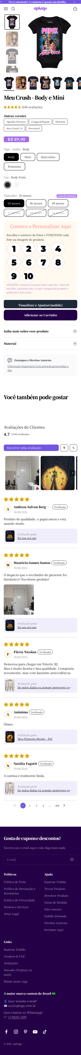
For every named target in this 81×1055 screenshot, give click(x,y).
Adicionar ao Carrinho (40, 315)
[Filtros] (64, 447)
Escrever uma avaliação (24, 447)
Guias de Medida (55, 902)
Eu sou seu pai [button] (27, 538)
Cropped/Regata (40, 121)
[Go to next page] (65, 805)
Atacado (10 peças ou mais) (18, 972)
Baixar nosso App (15, 981)
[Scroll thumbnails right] (73, 473)
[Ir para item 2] (21, 83)
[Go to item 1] (22, 473)
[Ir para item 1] (9, 83)
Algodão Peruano (16, 121)
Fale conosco (53, 909)
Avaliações (11, 963)
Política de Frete (15, 882)
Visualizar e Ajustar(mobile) (40, 305)
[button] (13, 107)
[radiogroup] (40, 262)
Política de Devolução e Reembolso (19, 891)
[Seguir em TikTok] (44, 1031)
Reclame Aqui (53, 930)
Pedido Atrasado (55, 916)
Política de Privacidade (19, 900)
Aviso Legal (11, 914)
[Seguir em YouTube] (35, 1031)
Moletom (60, 121)
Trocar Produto (54, 889)
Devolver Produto (56, 895)
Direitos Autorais (55, 923)
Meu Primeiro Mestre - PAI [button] (35, 739)
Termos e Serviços (16, 907)
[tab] (12, 22)
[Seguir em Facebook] (6, 1031)
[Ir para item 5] (57, 83)
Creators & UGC (14, 956)
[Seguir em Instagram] (15, 1031)
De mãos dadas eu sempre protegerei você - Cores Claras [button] (45, 687)
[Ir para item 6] (69, 83)
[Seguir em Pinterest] (25, 1031)
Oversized (34, 128)
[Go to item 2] (58, 473)
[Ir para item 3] (33, 83)
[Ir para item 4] (45, 83)
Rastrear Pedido (55, 882)
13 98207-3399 (17, 1017)
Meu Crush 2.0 (14, 128)
